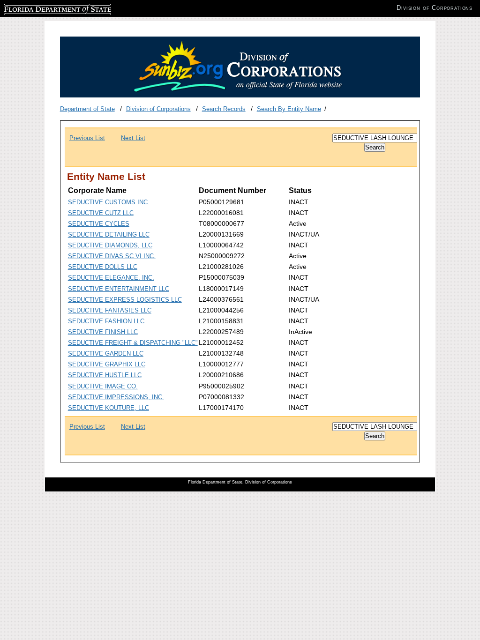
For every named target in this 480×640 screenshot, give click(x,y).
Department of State (87, 108)
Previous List (87, 137)
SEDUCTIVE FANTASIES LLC (109, 310)
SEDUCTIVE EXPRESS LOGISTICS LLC (125, 299)
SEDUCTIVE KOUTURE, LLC (108, 407)
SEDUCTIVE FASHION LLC (106, 321)
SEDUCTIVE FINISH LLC (103, 331)
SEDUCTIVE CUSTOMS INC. (109, 202)
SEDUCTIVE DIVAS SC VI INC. (112, 256)
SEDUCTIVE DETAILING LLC (109, 234)
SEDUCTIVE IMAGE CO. (103, 386)
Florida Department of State (41, 7)
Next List (133, 137)
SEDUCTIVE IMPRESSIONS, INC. (116, 397)
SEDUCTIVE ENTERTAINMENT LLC (118, 288)
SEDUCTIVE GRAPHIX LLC (106, 364)
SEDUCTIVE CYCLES (98, 223)
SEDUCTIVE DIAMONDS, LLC (110, 245)
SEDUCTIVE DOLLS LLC (102, 266)
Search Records (224, 108)
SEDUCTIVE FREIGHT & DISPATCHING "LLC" (133, 342)
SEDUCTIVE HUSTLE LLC (105, 375)
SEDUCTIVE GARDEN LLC (105, 353)
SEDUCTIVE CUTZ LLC (101, 212)
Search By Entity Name (289, 108)
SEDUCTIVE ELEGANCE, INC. (111, 277)
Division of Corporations (158, 108)
